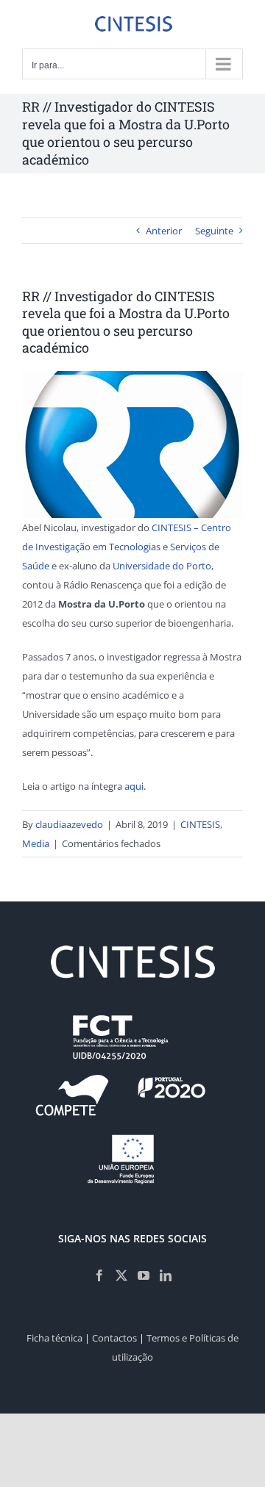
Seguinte (214, 230)
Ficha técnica (54, 1337)
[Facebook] (99, 1275)
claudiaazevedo (69, 824)
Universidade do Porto (162, 565)
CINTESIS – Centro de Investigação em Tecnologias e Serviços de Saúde (126, 546)
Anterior (164, 230)
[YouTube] (143, 1275)
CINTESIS (200, 824)
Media (35, 843)
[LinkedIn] (166, 1275)
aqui (134, 786)
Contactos (114, 1337)
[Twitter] (121, 1275)
